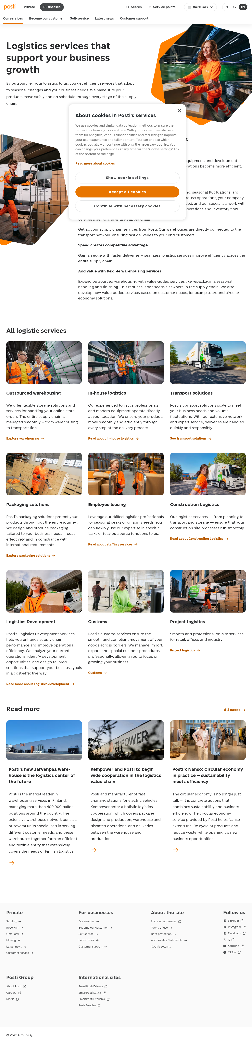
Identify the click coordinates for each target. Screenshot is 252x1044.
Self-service (79, 18)
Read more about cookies (95, 163)
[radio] (227, 7)
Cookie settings (161, 946)
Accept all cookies (127, 192)
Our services (13, 18)
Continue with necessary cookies (127, 206)
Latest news (104, 18)
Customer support (134, 18)
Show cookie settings (127, 177)
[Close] (179, 110)
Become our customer (46, 18)
